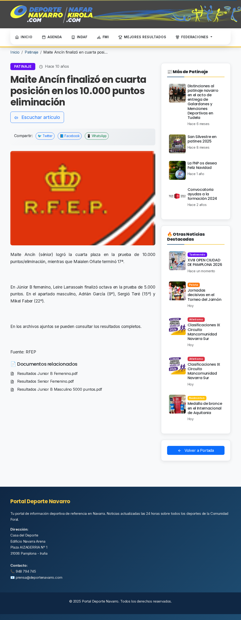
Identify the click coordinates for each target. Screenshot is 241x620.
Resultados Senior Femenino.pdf (45, 381)
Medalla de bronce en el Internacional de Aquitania (205, 408)
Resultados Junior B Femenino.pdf (47, 373)
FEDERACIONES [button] (195, 37)
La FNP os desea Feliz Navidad (202, 165)
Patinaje (31, 52)
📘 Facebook (70, 136)
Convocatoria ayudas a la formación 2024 (202, 194)
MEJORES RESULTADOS (145, 37)
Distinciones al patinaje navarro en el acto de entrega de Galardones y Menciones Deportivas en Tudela (203, 101)
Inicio (15, 52)
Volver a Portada (198, 450)
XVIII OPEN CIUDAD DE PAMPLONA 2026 (205, 262)
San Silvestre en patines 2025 (202, 139)
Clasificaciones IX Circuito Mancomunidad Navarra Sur (204, 331)
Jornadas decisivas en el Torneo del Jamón (204, 295)
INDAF (82, 37)
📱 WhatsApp (97, 136)
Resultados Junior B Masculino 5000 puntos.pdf (59, 389)
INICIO (26, 37)
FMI (106, 37)
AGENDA (55, 37)
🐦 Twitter (45, 136)
